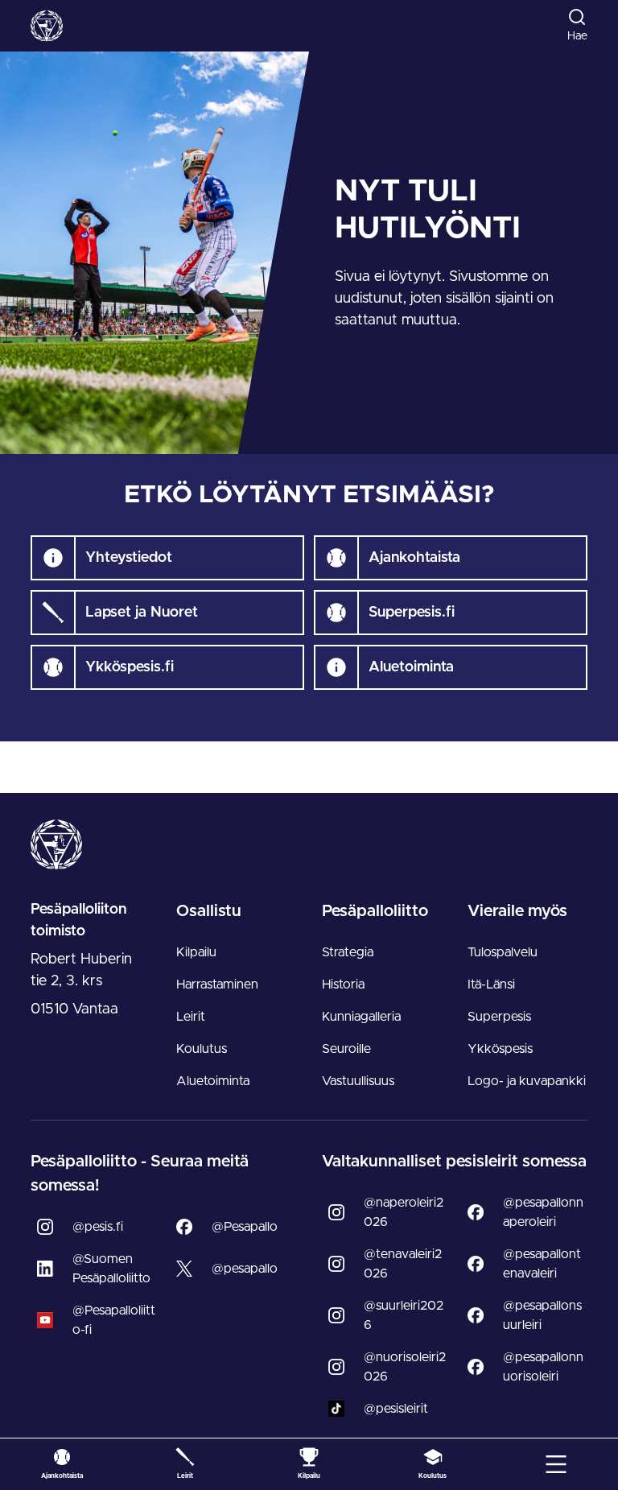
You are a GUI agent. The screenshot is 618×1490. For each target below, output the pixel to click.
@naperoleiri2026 (403, 1212)
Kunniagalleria (361, 1016)
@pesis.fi (97, 1226)
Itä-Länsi (491, 984)
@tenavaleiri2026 (403, 1264)
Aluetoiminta (212, 1081)
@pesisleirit (396, 1408)
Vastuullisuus (358, 1081)
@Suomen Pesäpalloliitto (111, 1269)
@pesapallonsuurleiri (542, 1315)
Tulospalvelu (503, 952)
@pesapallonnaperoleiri (543, 1212)
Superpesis (499, 1016)
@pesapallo (245, 1268)
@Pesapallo (245, 1226)
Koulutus (201, 1048)
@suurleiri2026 (403, 1315)
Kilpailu (196, 952)
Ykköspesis (500, 1048)
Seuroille (346, 1048)
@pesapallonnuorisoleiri (543, 1367)
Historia (343, 984)
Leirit (190, 1016)
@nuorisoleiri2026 (405, 1367)
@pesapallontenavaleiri (542, 1264)
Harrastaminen (217, 984)
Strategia (347, 952)
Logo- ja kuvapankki (527, 1081)
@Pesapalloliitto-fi (113, 1320)
